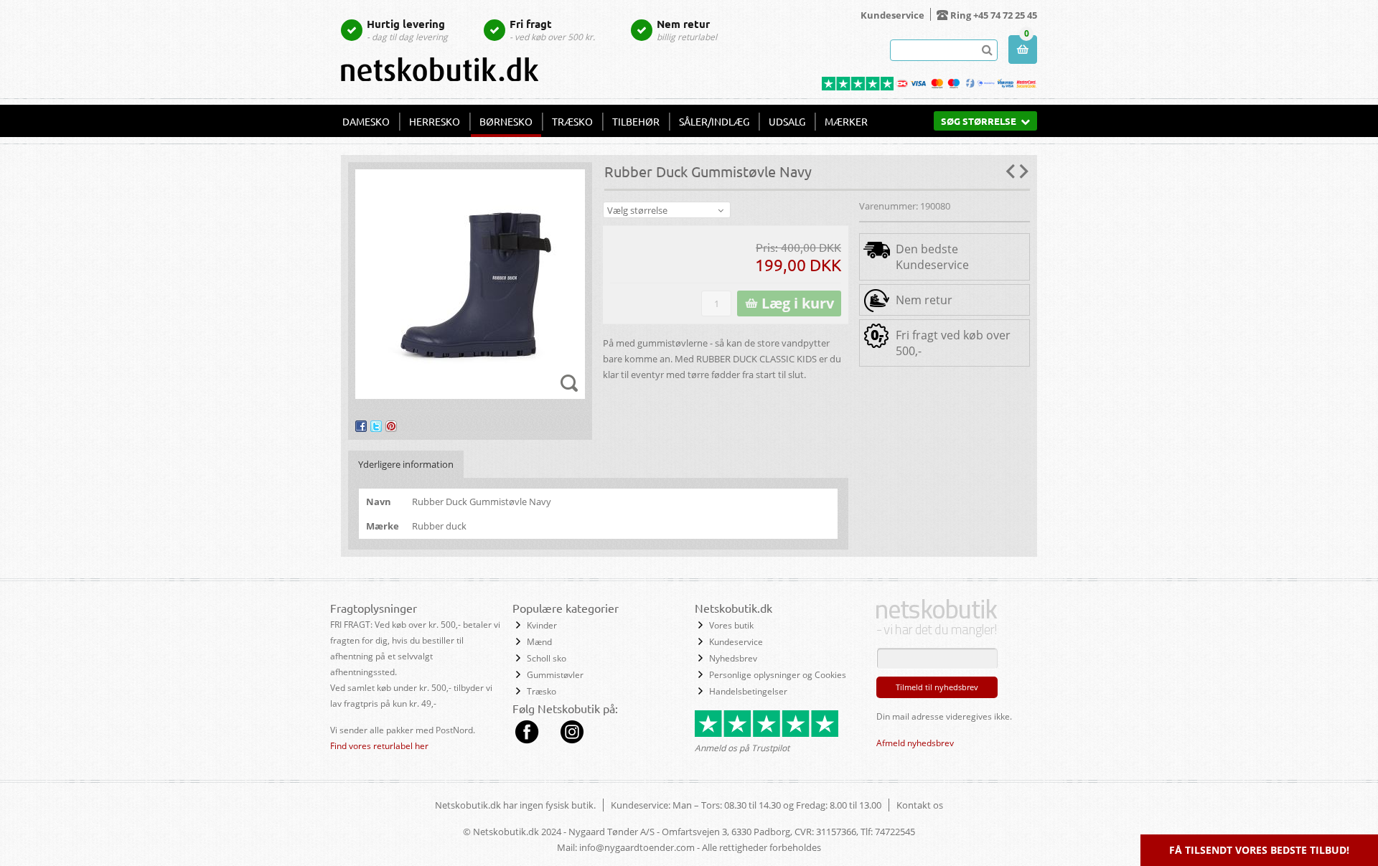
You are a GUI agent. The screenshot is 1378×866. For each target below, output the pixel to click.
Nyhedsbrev (733, 658)
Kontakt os (919, 805)
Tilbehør (636, 121)
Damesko (366, 121)
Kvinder (542, 625)
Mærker (846, 121)
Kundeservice (892, 15)
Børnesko (506, 121)
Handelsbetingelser (748, 691)
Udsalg (787, 121)
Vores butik (731, 625)
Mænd (539, 642)
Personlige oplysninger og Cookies (777, 675)
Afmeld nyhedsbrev (915, 743)
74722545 (895, 831)
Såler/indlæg (714, 121)
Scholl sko (546, 658)
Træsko (572, 121)
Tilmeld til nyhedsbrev (937, 687)
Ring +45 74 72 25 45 (993, 15)
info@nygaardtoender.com (637, 847)
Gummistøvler (555, 675)
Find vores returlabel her (379, 746)
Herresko (434, 121)
